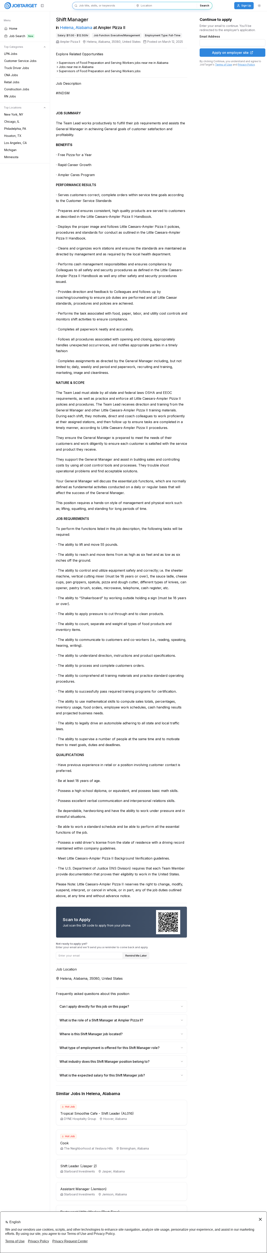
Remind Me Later (136, 955)
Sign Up (246, 5)
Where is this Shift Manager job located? (91, 1034)
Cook (64, 1143)
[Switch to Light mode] (259, 5)
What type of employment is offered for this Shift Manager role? (109, 1048)
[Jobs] (20, 5)
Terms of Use (223, 64)
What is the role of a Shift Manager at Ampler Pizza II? (101, 1020)
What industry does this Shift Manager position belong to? (104, 1061)
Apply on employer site (230, 52)
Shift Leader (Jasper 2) (78, 1166)
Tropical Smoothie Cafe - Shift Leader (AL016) (97, 1113)
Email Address (210, 36)
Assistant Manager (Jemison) (83, 1189)
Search (204, 5)
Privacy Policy (246, 64)
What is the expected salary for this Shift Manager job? (102, 1075)
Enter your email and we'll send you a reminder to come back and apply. (102, 945)
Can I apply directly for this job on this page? (94, 1006)
